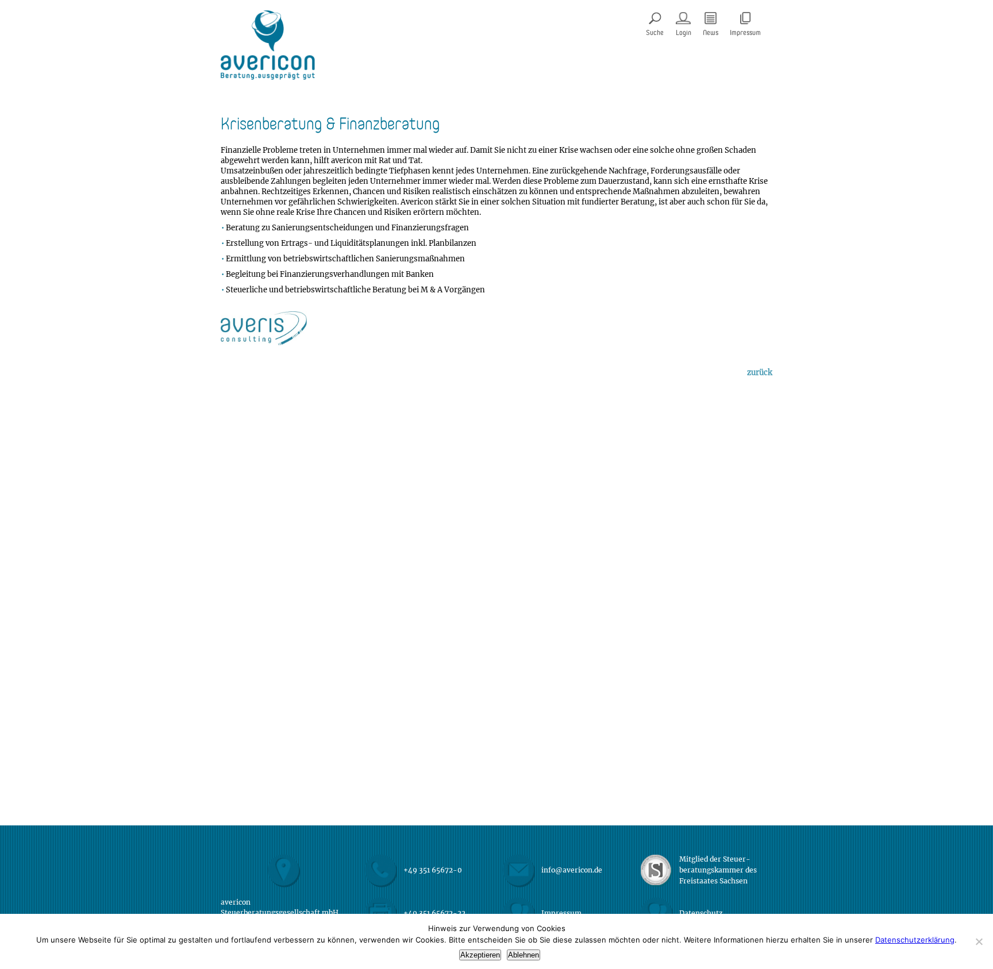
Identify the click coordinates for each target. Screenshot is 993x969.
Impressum (561, 913)
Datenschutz (701, 913)
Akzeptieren (480, 955)
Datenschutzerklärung (914, 939)
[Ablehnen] (978, 941)
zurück (759, 373)
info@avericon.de (571, 870)
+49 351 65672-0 (432, 870)
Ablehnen (523, 955)
